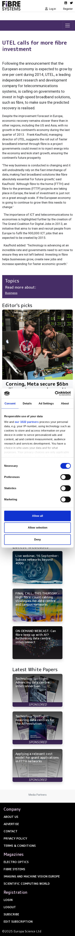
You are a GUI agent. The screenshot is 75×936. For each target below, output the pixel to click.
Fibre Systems (14, 869)
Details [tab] (27, 403)
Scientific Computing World (27, 884)
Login (8, 900)
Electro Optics (16, 862)
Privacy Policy (15, 838)
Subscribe (11, 914)
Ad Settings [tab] (46, 403)
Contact (10, 831)
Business (11, 293)
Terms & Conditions (20, 846)
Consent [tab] (10, 403)
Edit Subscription (18, 922)
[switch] (65, 477)
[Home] (18, 6)
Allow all (37, 515)
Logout (10, 907)
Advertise (11, 824)
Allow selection (37, 527)
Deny (37, 539)
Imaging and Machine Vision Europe (32, 876)
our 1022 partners (27, 421)
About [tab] (65, 403)
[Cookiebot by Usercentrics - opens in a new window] (55, 393)
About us (11, 817)
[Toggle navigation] (67, 25)
